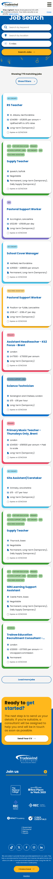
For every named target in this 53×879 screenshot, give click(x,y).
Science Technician (20, 386)
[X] (19, 847)
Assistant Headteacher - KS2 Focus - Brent (27, 343)
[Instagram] (34, 847)
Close (49, 12)
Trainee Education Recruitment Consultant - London (25, 638)
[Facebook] (26, 847)
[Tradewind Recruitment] (10, 4)
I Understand (25, 869)
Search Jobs (25, 52)
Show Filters (24, 81)
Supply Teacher (17, 161)
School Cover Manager (23, 253)
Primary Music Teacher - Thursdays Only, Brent (24, 431)
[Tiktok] (11, 847)
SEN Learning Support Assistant (21, 588)
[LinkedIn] (41, 847)
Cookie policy (32, 863)
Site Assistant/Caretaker (24, 478)
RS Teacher (14, 105)
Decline (26, 876)
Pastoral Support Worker (24, 209)
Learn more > (14, 14)
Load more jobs (26, 679)
